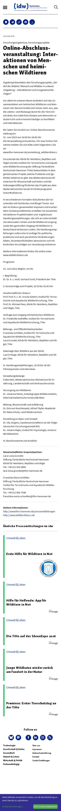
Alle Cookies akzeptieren (45, 806)
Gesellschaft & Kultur (14, 749)
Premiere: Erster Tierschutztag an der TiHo (31, 705)
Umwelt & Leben (11, 756)
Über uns (36, 745)
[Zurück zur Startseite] (30, 7)
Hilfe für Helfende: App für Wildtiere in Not (26, 602)
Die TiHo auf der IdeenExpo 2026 (31, 636)
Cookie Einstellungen (41, 760)
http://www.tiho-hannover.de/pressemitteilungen (29, 511)
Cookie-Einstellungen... (12, 806)
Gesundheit (9, 753)
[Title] (19, 22)
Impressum (37, 749)
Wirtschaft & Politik (12, 760)
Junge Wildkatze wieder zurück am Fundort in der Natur (29, 669)
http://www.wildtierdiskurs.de (19, 515)
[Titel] (6, 22)
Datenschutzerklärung (41, 753)
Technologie (9, 745)
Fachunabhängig (11, 764)
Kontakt (35, 756)
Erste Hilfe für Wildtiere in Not (29, 554)
